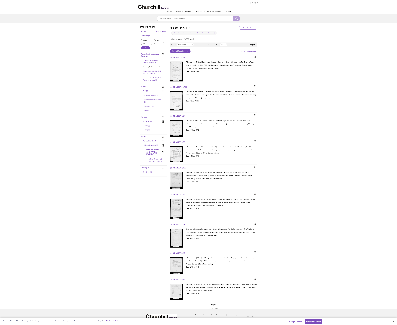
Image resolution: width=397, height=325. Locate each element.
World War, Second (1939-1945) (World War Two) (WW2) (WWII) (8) (152, 152)
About (228, 11)
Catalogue (145, 168)
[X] (253, 317)
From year (144, 40)
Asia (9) (145, 91)
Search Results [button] (180, 28)
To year (156, 40)
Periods (144, 117)
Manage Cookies (295, 322)
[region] (198, 321)
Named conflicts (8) (151, 145)
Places (143, 86)
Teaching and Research (214, 11)
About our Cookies (112, 320)
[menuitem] (153, 62)
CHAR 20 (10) (147, 172)
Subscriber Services (217, 315)
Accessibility (233, 315)
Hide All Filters (161, 31)
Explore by (199, 11)
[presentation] (177, 72)
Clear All (143, 31)
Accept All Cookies (313, 322)
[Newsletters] (248, 317)
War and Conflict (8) (150, 141)
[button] (171, 57)
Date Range (145, 36)
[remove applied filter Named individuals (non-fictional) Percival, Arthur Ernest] (214, 33)
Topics (143, 136)
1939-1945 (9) (147, 121)
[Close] (393, 321)
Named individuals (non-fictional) (150, 55)
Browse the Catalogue (183, 11)
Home (169, 11)
